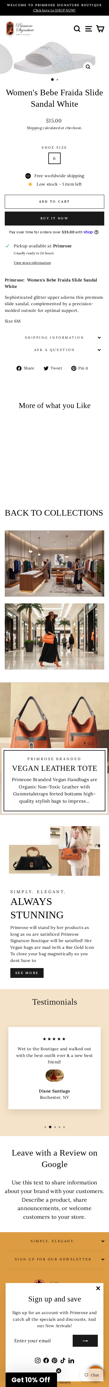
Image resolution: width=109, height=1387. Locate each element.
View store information (32, 262)
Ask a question (54, 350)
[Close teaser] (58, 1371)
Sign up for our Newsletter (53, 1259)
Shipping (34, 127)
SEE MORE (27, 973)
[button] (31, 1379)
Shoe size (54, 147)
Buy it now (54, 218)
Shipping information (54, 337)
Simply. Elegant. (53, 1241)
